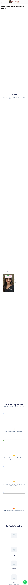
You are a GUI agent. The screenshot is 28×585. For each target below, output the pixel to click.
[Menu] (1, 2)
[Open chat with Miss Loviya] (25, 582)
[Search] (26, 2)
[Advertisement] (14, 390)
